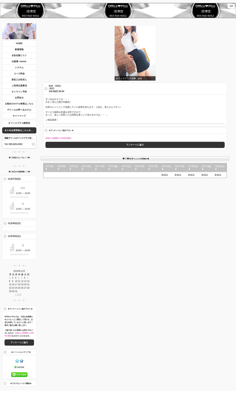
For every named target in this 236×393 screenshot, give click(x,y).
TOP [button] (231, 6)
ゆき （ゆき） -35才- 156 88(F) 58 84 (62, 90)
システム (19, 67)
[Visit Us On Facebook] (21, 362)
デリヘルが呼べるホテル (19, 110)
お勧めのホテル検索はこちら (19, 103)
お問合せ (19, 97)
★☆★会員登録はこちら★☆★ (20, 130)
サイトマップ (19, 116)
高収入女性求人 (19, 79)
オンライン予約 (19, 91)
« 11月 (18, 294)
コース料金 (19, 73)
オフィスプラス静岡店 (19, 123)
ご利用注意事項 (19, 85)
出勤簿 (19, 61)
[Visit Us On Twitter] (17, 362)
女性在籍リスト (19, 55)
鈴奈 (23, 188)
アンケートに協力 (19, 342)
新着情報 (19, 49)
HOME (19, 43)
